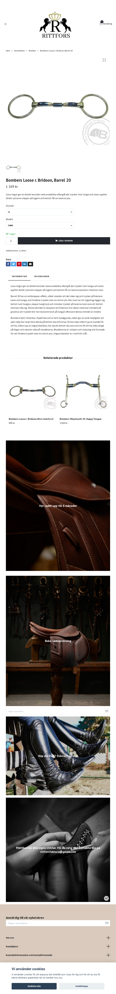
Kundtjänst (12, 946)
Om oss (10, 937)
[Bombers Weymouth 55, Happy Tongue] (83, 391)
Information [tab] (19, 276)
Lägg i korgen (66, 240)
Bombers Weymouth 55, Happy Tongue (81, 418)
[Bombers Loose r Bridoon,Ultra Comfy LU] (32, 391)
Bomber (32, 50)
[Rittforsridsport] (54, 24)
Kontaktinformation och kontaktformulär (29, 955)
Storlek (10, 205)
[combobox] (40, 212)
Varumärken (19, 50)
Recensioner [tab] (41, 276)
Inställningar (82, 986)
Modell (9, 219)
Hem (8, 50)
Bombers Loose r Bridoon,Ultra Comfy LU (31, 418)
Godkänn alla (34, 986)
